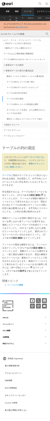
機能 (17, 11)
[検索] (40, 3)
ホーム (4, 18)
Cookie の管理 (11, 403)
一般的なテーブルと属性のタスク (18, 48)
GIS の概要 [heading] (6, 330)
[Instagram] (38, 306)
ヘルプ (16, 18)
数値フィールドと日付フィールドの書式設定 (25, 76)
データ (13, 40)
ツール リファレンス (22, 18)
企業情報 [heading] (6, 337)
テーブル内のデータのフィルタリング (22, 87)
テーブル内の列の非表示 (17, 93)
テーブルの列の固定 (15, 99)
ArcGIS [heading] (5, 318)
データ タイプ (25, 40)
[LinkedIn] (44, 300)
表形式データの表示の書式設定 (18, 43)
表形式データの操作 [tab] (15, 65)
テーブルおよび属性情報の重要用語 (18, 54)
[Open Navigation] (46, 3)
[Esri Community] (32, 306)
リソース (27, 11)
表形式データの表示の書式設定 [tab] (20, 70)
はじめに (10, 18)
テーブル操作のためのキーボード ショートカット (24, 59)
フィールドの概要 (15, 285)
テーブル (37, 40)
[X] (38, 300)
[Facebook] (32, 300)
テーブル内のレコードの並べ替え (21, 82)
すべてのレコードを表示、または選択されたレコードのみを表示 (26, 111)
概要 (8, 11)
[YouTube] (44, 306)
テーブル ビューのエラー (14, 136)
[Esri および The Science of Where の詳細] (8, 306)
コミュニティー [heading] (8, 324)
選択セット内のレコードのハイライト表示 (24, 119)
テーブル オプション (12, 130)
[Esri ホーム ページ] (7, 4)
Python (30, 18)
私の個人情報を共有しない (16, 410)
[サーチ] (47, 34)
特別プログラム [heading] (8, 344)
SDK (39, 18)
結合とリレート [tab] (13, 124)
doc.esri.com (21, 27)
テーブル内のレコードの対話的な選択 (22, 104)
